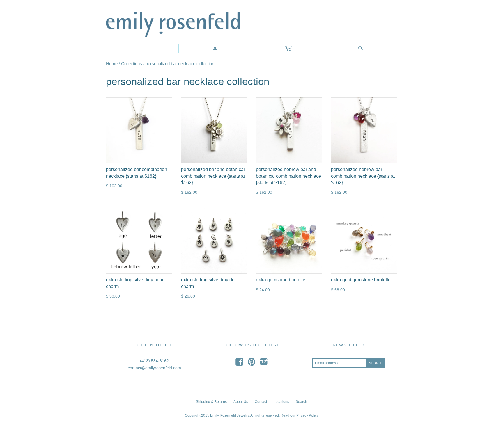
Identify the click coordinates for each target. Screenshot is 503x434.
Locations (281, 402)
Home (112, 63)
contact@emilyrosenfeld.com (154, 367)
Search (301, 402)
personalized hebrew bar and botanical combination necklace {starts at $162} (288, 176)
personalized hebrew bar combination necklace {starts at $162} (363, 176)
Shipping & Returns (211, 402)
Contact (261, 402)
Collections (131, 63)
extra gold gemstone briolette (361, 279)
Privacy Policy (307, 415)
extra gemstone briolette (280, 279)
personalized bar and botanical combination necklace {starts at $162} (213, 176)
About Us (240, 402)
